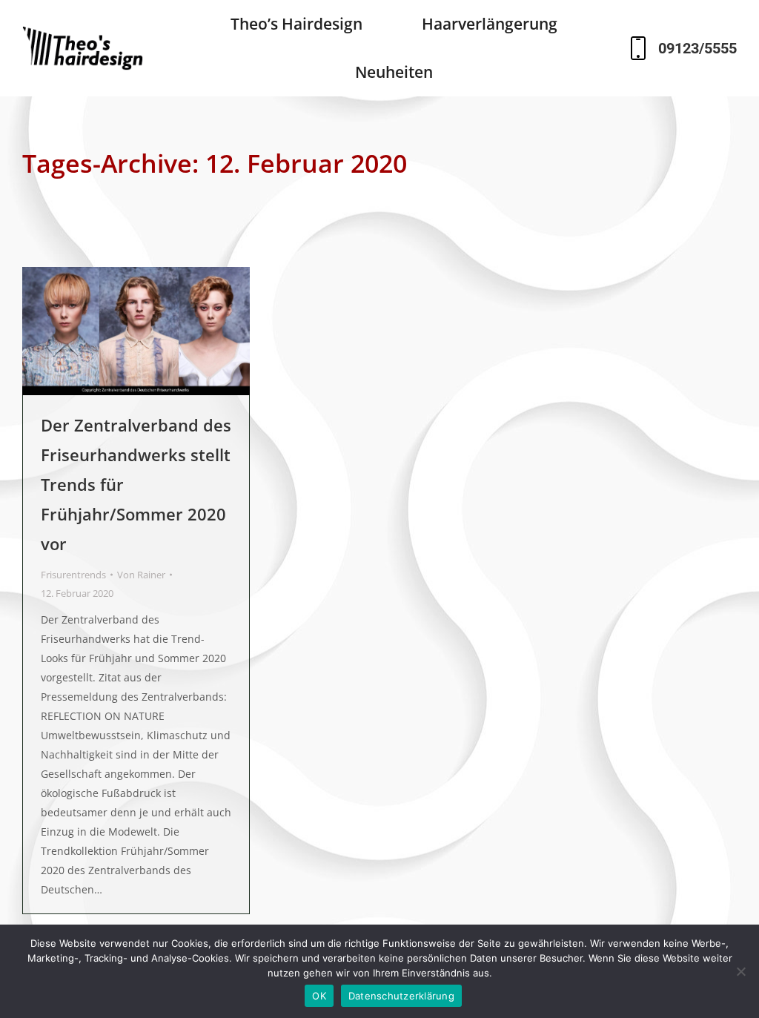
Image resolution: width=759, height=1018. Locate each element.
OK (319, 996)
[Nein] (740, 971)
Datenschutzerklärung (401, 996)
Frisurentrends (73, 574)
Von (141, 574)
